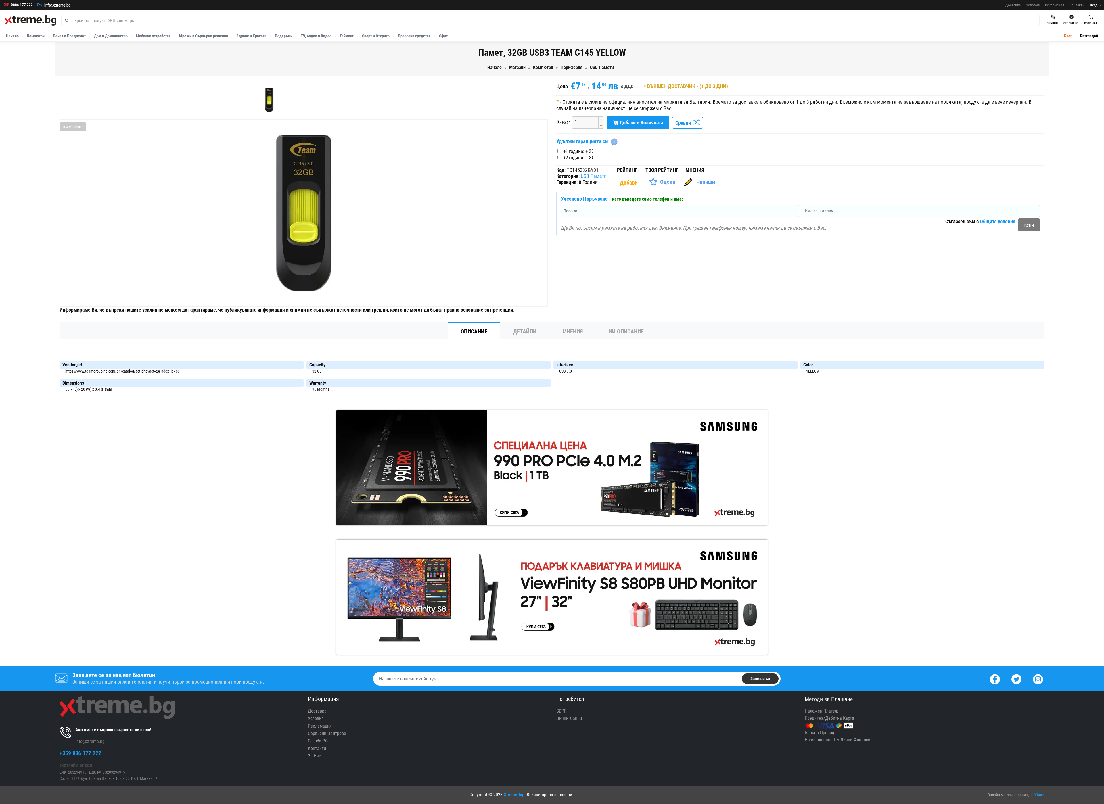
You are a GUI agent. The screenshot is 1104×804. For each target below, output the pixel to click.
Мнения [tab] (572, 331)
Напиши (705, 182)
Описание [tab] (474, 331)
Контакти (1077, 5)
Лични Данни (569, 718)
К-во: (563, 122)
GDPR (561, 711)
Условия (1033, 5)
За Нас (314, 756)
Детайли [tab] (524, 331)
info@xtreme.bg (57, 5)
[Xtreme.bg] (30, 20)
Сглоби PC (318, 741)
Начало (12, 36)
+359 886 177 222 (80, 753)
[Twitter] (1016, 678)
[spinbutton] (583, 122)
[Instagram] (1038, 678)
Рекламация (1054, 5)
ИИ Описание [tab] (626, 331)
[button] (601, 120)
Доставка (1013, 5)
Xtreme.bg (513, 794)
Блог (1068, 36)
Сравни (684, 123)
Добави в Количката (640, 123)
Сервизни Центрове (327, 733)
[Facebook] (995, 678)
